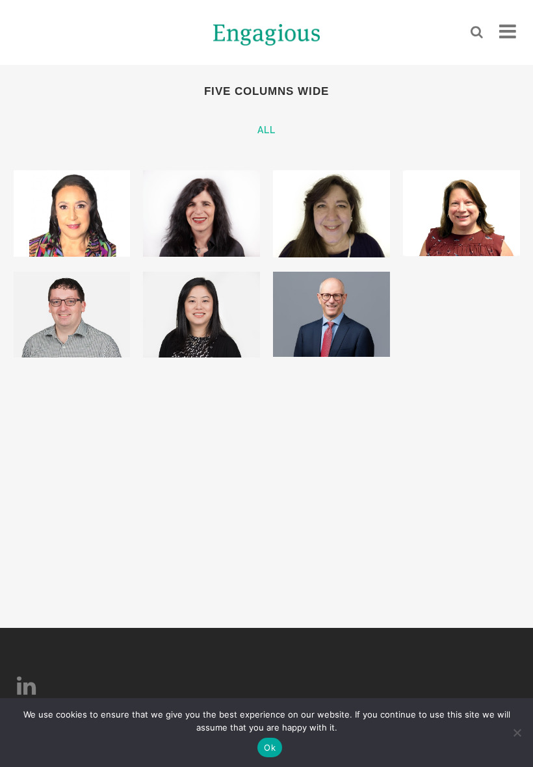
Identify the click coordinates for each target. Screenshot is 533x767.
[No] (516, 732)
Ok (270, 747)
